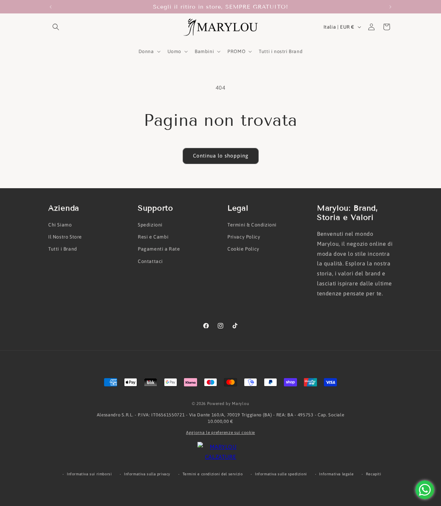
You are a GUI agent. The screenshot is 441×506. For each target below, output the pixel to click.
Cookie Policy (243, 249)
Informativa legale (336, 474)
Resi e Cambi (153, 237)
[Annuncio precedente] (50, 6)
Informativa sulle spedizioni (281, 474)
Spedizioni (150, 224)
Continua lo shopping (220, 156)
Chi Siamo (60, 224)
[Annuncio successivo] (390, 6)
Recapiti (373, 474)
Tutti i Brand (62, 249)
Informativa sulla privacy (147, 474)
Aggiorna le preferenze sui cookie (220, 432)
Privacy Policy (243, 237)
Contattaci (150, 261)
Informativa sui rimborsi (89, 474)
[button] (55, 26)
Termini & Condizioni (252, 224)
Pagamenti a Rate (159, 249)
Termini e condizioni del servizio (213, 474)
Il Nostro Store (65, 237)
